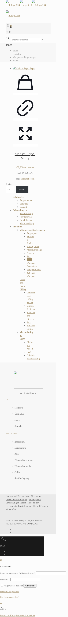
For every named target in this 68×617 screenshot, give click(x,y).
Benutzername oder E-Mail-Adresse (17, 573)
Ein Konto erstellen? (9, 597)
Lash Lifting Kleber (30, 299)
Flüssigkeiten (33, 246)
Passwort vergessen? (9, 591)
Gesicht (23, 207)
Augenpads (32, 233)
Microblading (26, 213)
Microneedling (27, 223)
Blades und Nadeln (30, 345)
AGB (16, 454)
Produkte (17, 54)
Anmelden (30, 585)
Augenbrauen (26, 200)
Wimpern (24, 203)
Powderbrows (26, 216)
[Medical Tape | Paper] (25, 68)
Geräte (30, 352)
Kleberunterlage (34, 249)
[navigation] (34, 609)
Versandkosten (28, 178)
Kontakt (18, 426)
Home (15, 50)
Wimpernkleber (34, 269)
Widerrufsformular (23, 466)
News (17, 420)
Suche (9, 184)
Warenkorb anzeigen (25, 615)
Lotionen (31, 292)
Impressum (19, 441)
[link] (42, 39)
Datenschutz (20, 448)
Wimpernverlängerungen (24, 57)
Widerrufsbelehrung (23, 460)
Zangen (30, 253)
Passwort (5, 579)
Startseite (18, 407)
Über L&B (19, 413)
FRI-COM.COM (30, 523)
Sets (29, 256)
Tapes (29, 259)
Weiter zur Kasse (8, 615)
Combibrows (26, 220)
